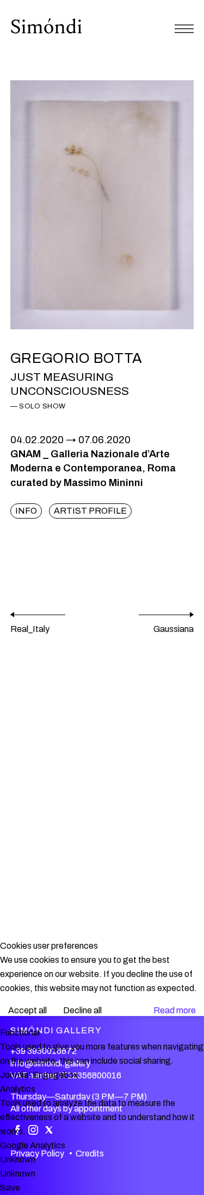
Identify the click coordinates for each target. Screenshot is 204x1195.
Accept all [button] (27, 1010)
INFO (26, 510)
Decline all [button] (82, 1010)
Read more (174, 1010)
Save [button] (10, 1187)
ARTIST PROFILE (90, 510)
